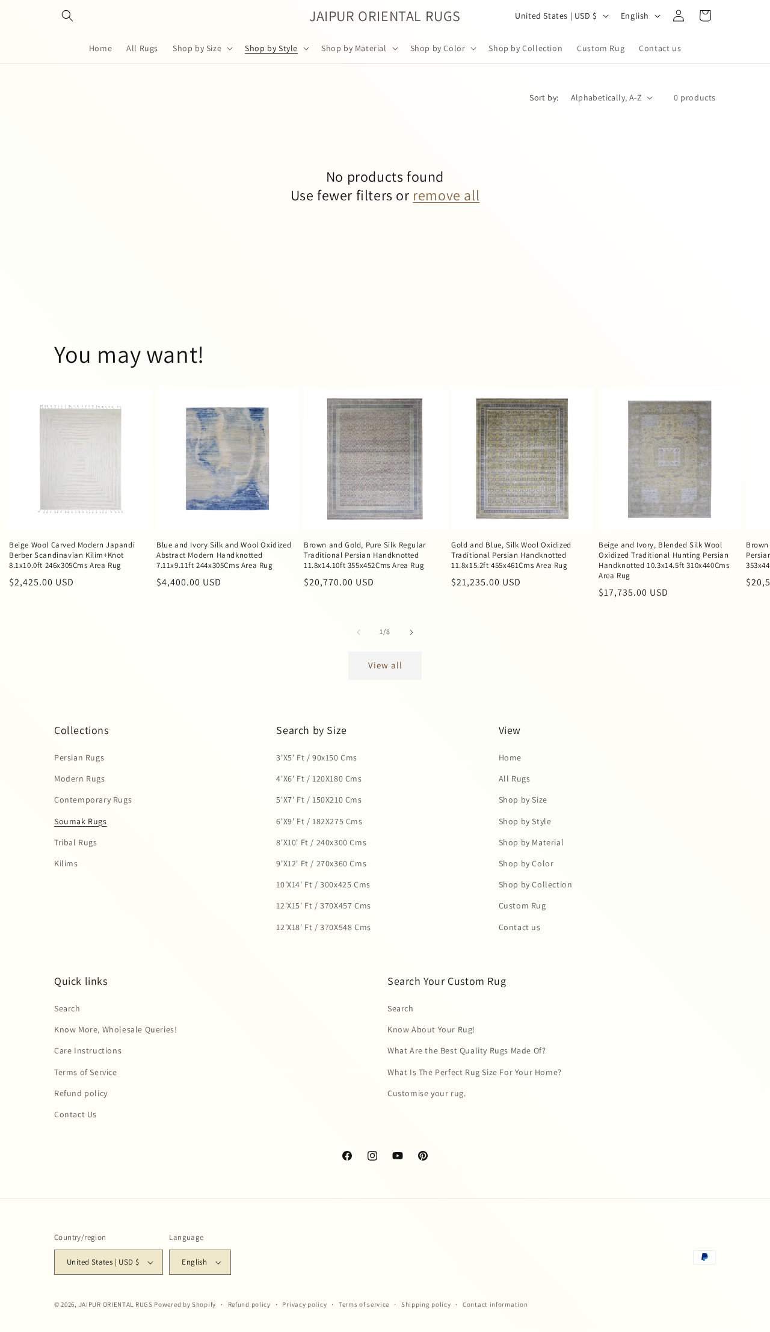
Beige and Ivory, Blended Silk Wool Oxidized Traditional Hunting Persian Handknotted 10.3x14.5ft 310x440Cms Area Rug (664, 560)
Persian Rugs (79, 757)
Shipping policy (426, 1304)
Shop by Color (526, 863)
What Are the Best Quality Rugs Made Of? (466, 1050)
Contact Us (75, 1114)
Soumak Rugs (80, 821)
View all (385, 665)
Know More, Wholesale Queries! (115, 1029)
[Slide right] (411, 632)
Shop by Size (523, 799)
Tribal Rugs (75, 842)
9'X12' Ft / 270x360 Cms (321, 863)
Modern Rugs (79, 778)
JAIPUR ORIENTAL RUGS (116, 1304)
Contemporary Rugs (93, 799)
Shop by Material (531, 842)
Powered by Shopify (185, 1304)
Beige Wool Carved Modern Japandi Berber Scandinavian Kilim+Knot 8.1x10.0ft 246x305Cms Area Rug (72, 555)
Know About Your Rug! (431, 1029)
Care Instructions (88, 1050)
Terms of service (364, 1304)
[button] (67, 15)
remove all (446, 195)
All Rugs (515, 778)
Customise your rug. (426, 1093)
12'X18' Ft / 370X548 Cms (323, 927)
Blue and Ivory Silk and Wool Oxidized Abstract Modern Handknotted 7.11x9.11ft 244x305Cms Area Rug (223, 555)
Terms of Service (85, 1072)
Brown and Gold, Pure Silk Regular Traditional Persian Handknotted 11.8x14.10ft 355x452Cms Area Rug (365, 555)
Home (510, 757)
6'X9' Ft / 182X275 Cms (319, 821)
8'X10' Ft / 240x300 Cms (321, 842)
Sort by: (543, 97)
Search (67, 1008)
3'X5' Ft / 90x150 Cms (316, 757)
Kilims (66, 863)
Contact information (495, 1304)
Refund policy (81, 1093)
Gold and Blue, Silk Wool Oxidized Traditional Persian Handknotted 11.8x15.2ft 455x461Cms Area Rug (511, 555)
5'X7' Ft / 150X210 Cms (319, 799)
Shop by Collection (536, 884)
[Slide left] (358, 632)
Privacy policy (304, 1304)
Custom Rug (522, 905)
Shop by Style (525, 821)
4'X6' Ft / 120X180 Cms (319, 778)
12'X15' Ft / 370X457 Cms (323, 905)
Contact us (520, 927)
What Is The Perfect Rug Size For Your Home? (474, 1072)
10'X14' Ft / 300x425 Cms (323, 884)
